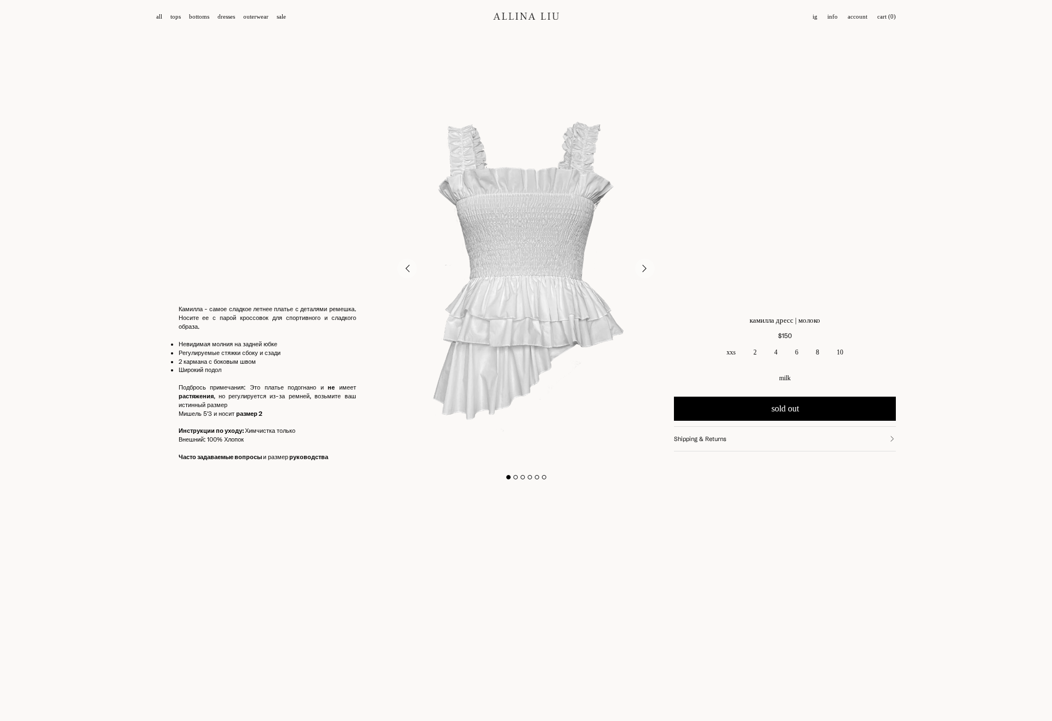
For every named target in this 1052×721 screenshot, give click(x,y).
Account (857, 17)
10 (840, 352)
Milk (785, 378)
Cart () (886, 17)
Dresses (226, 17)
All (159, 17)
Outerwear (255, 17)
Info (832, 17)
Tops (175, 17)
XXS (731, 352)
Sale (281, 17)
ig (815, 17)
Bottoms (199, 17)
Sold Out (785, 408)
